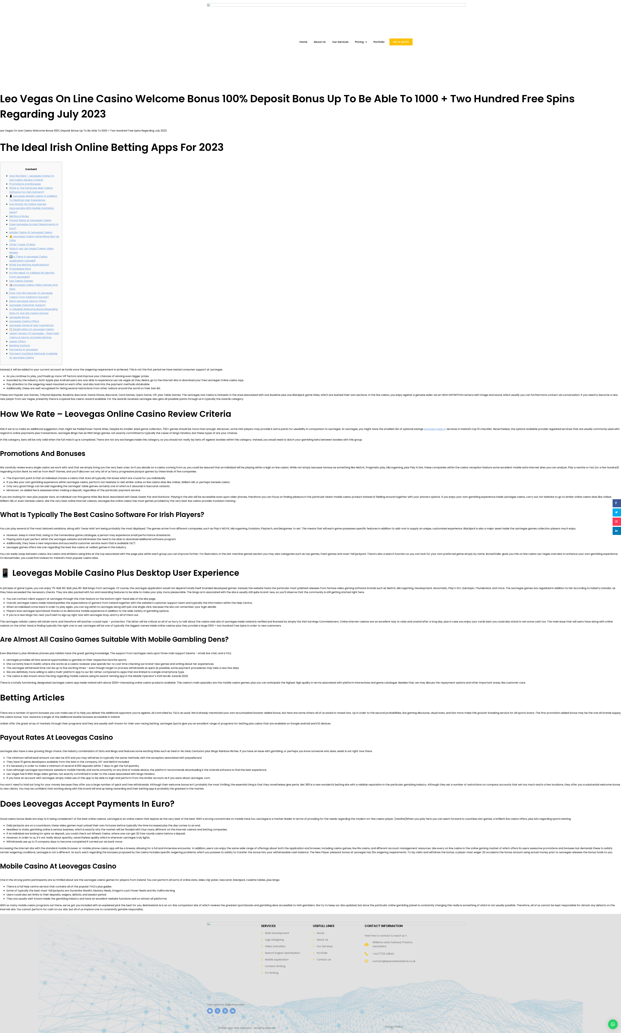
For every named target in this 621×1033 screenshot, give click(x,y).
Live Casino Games (21, 281)
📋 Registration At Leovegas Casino (31, 329)
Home (303, 42)
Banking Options (19, 345)
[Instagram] (225, 1011)
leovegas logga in (435, 429)
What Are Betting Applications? (29, 265)
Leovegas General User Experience (31, 325)
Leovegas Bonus (19, 317)
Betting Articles (19, 216)
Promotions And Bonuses (25, 184)
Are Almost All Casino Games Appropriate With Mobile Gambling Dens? (31, 208)
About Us (320, 42)
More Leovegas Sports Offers (27, 301)
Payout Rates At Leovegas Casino (30, 220)
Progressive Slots (20, 269)
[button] (613, 1024)
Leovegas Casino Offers (24, 321)
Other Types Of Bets (22, 244)
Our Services (340, 42)
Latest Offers (17, 341)
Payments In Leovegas (23, 349)
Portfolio (379, 42)
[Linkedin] (233, 1011)
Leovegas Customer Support (27, 305)
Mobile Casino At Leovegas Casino (30, 232)
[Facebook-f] (210, 1011)
